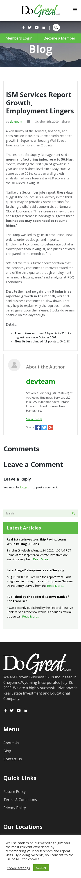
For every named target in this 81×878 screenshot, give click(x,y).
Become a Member (59, 38)
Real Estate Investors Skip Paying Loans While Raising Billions (36, 541)
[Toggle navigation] (75, 9)
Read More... (41, 559)
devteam (16, 121)
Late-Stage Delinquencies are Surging (35, 570)
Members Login (19, 38)
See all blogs (34, 419)
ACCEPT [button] (41, 868)
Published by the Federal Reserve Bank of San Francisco (38, 599)
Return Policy (14, 791)
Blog (7, 750)
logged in (26, 487)
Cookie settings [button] (18, 868)
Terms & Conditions (20, 799)
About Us (11, 742)
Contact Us (12, 759)
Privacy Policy (14, 807)
